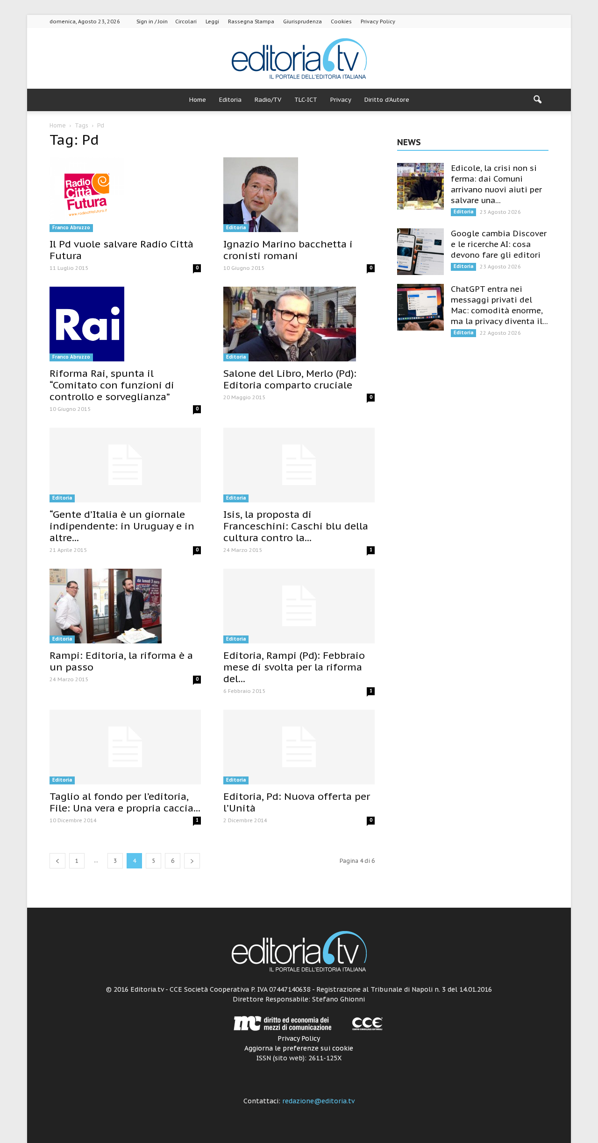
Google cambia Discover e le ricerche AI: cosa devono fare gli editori (499, 244)
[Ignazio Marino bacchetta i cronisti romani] (299, 194)
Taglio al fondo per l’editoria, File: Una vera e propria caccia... (125, 802)
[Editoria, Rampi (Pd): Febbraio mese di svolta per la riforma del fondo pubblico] (299, 606)
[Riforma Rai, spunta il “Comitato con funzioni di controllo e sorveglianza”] (125, 324)
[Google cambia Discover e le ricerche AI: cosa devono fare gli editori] (420, 251)
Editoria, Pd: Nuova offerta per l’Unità (296, 802)
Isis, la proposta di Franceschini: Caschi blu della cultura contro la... (295, 526)
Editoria (230, 100)
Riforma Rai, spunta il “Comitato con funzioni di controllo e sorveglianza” (112, 385)
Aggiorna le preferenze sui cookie (298, 1048)
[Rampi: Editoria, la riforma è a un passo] (125, 606)
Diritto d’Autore (386, 100)
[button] (537, 100)
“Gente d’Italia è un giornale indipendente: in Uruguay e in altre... (122, 526)
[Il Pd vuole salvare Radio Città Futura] (125, 194)
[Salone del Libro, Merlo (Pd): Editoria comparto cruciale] (299, 324)
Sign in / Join (152, 21)
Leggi (212, 21)
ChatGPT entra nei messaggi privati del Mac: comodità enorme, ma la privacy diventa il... (499, 305)
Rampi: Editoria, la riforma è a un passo (121, 661)
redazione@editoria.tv (318, 1101)
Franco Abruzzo (71, 228)
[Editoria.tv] (299, 59)
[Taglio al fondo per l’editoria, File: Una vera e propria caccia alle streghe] (125, 747)
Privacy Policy (378, 21)
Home (197, 100)
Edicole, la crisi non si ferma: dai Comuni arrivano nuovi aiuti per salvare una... (496, 184)
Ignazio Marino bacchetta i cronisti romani (288, 250)
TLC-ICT (305, 100)
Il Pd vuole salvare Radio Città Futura (121, 250)
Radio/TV (268, 100)
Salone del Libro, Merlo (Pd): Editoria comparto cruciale (289, 379)
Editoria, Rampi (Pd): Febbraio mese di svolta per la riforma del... (294, 667)
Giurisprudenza (302, 21)
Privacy (340, 100)
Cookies (341, 21)
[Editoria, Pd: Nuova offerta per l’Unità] (299, 747)
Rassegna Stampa (251, 21)
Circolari (186, 21)
